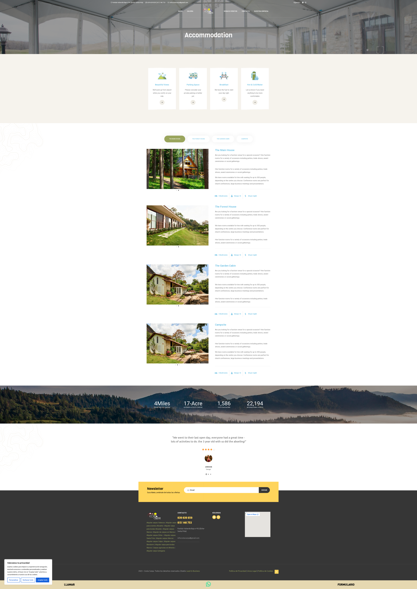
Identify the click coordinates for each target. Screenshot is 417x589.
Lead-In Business (193, 571)
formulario (346, 584)
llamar (69, 584)
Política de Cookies (265, 571)
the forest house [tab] (198, 139)
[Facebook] (214, 517)
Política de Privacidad (237, 571)
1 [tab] (206, 474)
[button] (176, 190)
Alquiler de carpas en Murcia (164, 532)
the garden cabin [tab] (223, 139)
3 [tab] (210, 474)
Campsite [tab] (244, 139)
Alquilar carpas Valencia (156, 523)
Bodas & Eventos (230, 11)
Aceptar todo (42, 580)
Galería (190, 11)
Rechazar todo (28, 580)
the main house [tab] (174, 139)
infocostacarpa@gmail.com (188, 538)
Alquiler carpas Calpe (155, 541)
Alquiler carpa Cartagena (156, 551)
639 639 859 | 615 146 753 (156, 2)
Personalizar (13, 580)
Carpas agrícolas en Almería (163, 548)
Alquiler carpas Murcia (164, 538)
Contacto (246, 11)
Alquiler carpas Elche (154, 535)
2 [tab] (208, 474)
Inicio (180, 11)
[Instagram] (218, 517)
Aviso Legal (252, 571)
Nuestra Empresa (261, 11)
